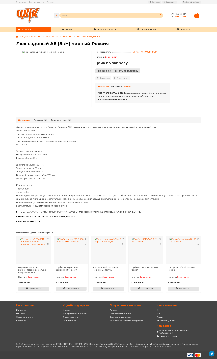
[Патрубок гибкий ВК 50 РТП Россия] (183, 250)
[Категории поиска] (56, 15)
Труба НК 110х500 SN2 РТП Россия (144, 268)
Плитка (113, 310)
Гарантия (51, 2)
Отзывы (40, 120)
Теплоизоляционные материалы (126, 320)
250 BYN (127, 86)
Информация (25, 305)
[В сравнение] (48, 244)
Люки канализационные (88, 36)
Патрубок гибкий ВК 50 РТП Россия (182, 268)
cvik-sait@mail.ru (168, 320)
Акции (68, 29)
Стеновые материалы (120, 313)
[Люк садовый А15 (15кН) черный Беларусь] (108, 250)
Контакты (185, 29)
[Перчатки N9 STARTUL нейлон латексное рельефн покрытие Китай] (33, 250)
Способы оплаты (24, 317)
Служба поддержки (76, 305)
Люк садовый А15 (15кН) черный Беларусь (105, 268)
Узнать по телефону (126, 70)
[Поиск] (160, 15)
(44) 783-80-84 (178, 14)
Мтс (158, 313)
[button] (16, 264)
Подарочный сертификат (75, 313)
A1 (158, 310)
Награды (20, 313)
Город (159, 317)
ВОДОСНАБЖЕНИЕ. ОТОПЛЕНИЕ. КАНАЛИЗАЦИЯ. (47, 36)
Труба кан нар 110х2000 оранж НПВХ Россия (68, 268)
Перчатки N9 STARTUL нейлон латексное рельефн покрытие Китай (32, 270)
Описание (24, 120)
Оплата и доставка (36, 2)
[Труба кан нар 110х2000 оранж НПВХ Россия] (71, 250)
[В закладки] (48, 239)
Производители (71, 317)
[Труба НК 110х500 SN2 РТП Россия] (145, 250)
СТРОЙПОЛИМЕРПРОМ (144, 52)
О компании (21, 2)
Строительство (148, 29)
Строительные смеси (120, 317)
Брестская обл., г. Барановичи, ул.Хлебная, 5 (174, 331)
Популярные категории (125, 305)
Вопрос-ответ (60, 120)
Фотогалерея (69, 320)
